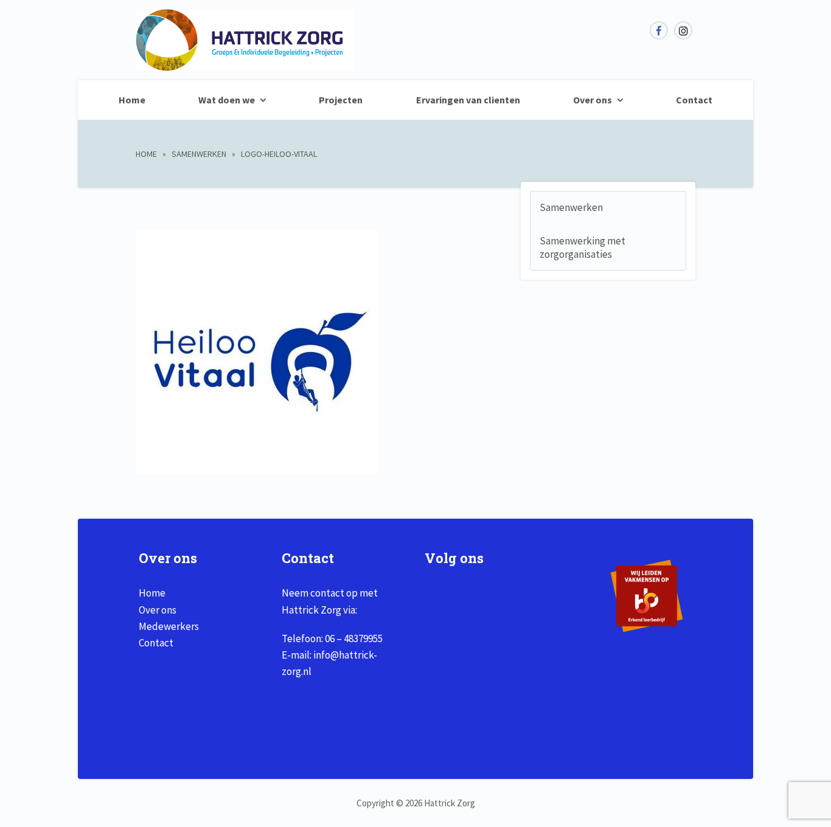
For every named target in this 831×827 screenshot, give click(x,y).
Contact (694, 100)
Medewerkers (169, 626)
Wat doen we (226, 100)
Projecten (341, 100)
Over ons (592, 100)
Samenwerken (199, 153)
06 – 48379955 (354, 638)
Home (132, 100)
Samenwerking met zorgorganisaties (582, 247)
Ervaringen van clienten (468, 100)
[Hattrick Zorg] (245, 64)
